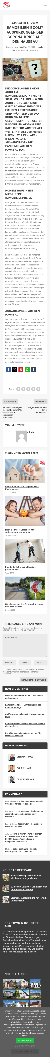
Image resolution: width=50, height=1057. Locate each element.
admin (20, 47)
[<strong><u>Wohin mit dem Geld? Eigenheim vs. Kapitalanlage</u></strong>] (25, 471)
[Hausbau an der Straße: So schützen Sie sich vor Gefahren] (25, 588)
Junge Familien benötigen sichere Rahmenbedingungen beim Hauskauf (24, 814)
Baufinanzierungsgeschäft (29, 294)
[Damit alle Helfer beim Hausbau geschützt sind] (25, 551)
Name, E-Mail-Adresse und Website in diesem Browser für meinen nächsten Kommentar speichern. (23, 672)
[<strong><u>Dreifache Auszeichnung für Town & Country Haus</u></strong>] (5, 899)
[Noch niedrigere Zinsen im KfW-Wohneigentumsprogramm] (25, 511)
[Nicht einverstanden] (46, 1032)
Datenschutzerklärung (25, 1052)
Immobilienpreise (12, 171)
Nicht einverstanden (25, 1046)
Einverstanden (25, 1040)
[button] (8, 369)
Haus (37, 229)
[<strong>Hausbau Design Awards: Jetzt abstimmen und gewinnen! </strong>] (5, 877)
